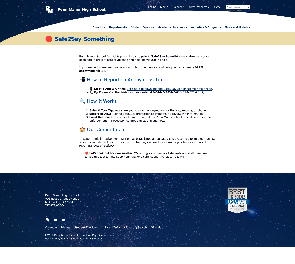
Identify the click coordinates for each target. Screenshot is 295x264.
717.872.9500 (54, 205)
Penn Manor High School (82, 10)
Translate (246, 11)
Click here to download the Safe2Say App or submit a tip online (169, 89)
